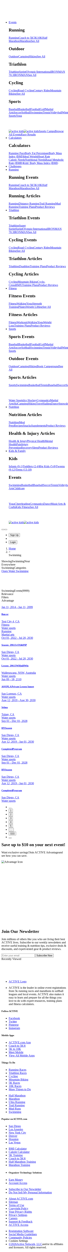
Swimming (36, 112)
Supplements (38, 425)
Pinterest (13, 1024)
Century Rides (42, 90)
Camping (23, 56)
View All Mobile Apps (22, 1055)
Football (35, 109)
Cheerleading (22, 503)
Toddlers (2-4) (31, 466)
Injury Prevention (18, 446)
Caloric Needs (17, 159)
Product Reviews (45, 206)
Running (14, 37)
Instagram (14, 1028)
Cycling (13, 90)
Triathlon (14, 71)
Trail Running (47, 203)
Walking (21, 303)
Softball (25, 112)
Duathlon (24, 266)
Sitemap (13, 1201)
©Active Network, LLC (25, 1244)
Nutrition (14, 406)
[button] (34, 597)
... (11, 829)
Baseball (13, 109)
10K (39, 37)
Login (13, 542)
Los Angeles (16, 1129)
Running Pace (17, 153)
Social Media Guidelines (23, 1234)
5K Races (14, 1082)
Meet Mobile (16, 1052)
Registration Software (21, 1231)
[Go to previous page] (10, 807)
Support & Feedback (20, 1221)
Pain (18, 444)
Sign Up (14, 535)
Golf (42, 109)
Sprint (22, 71)
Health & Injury (18, 441)
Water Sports (16, 400)
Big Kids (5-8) (47, 466)
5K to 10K (15, 1049)
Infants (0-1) (16, 466)
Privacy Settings (18, 1215)
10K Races (15, 1086)
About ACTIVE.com (21, 1198)
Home (12, 548)
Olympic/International (38, 71)
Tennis (46, 112)
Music (54, 503)
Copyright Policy (18, 1208)
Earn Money (16, 1179)
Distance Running (29, 203)
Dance (55, 403)
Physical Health (36, 441)
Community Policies (20, 1237)
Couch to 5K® (17, 1045)
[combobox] (34, 594)
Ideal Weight (30, 156)
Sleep (35, 447)
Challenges (15, 166)
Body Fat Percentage (37, 153)
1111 (12, 833)
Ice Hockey (30, 400)
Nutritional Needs (35, 159)
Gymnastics (43, 400)
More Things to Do (20, 1089)
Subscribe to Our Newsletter (25, 1189)
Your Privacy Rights (20, 1211)
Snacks (27, 425)
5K (35, 37)
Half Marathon (17, 1095)
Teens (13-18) (24, 469)
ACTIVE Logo (17, 981)
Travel (39, 403)
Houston (13, 1139)
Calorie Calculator (19, 1151)
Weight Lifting (34, 306)
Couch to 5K (26, 37)
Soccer (17, 112)
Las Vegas (14, 1142)
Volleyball (56, 112)
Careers (13, 1218)
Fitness (13, 288)
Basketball (24, 109)
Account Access (18, 1183)
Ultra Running (17, 1102)
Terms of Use (16, 1205)
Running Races (17, 1069)
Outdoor (13, 56)
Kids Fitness (23, 507)
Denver (13, 1135)
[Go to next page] (10, 837)
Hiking (33, 56)
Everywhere (8, 564)
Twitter (13, 1021)
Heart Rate (44, 156)
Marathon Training (19, 1165)
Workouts (22, 322)
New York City (17, 1132)
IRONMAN (21, 75)
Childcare (19, 488)
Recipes (18, 425)
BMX (18, 285)
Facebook (14, 1018)
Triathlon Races (18, 1073)
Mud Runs (15, 1108)
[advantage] (2, 529)
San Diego (15, 1126)
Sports (12, 328)
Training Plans (27, 206)
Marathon (25, 41)
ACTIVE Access (18, 1224)
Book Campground (48, 366)
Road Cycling (26, 90)
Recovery (26, 447)
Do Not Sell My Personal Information (30, 1192)
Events (13, 22)
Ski (15, 403)
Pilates (22, 306)
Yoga (19, 115)
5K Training (16, 1155)
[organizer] (5, 529)
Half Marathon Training (22, 1161)
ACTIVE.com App (20, 1042)
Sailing (47, 403)
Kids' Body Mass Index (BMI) (40, 163)
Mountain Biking (27, 281)
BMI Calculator (18, 1148)
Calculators (15, 137)
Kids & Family (17, 450)
